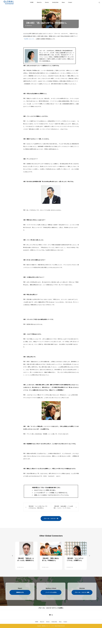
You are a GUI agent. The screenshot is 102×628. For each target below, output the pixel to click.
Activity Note (55, 2)
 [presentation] (89, 555)
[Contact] (50, 614)
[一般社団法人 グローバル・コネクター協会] (11, 2)
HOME (31, 2)
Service (47, 2)
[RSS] (52, 614)
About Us (39, 2)
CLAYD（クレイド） (29, 39)
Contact (70, 2)
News (63, 2)
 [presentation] (12, 555)
